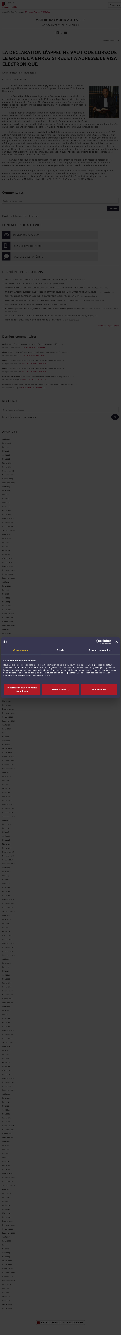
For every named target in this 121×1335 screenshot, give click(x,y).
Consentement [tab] (20, 650)
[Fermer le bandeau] (117, 642)
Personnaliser (59, 689)
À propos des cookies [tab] (100, 650)
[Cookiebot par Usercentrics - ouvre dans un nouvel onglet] (98, 641)
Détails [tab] (60, 650)
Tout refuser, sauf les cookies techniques (22, 689)
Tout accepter (99, 689)
